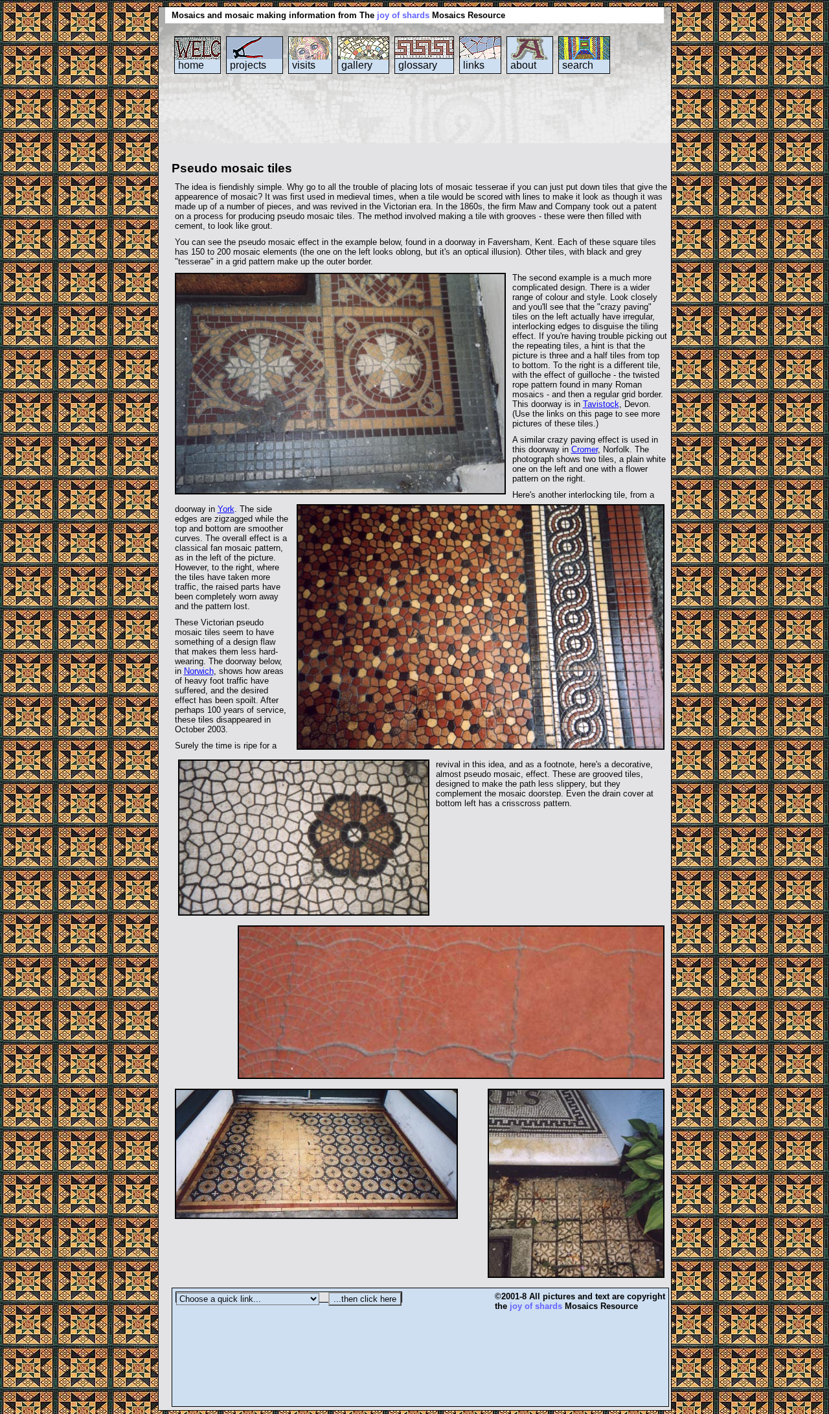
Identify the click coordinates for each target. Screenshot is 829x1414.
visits (303, 65)
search (577, 65)
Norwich (199, 671)
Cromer (584, 449)
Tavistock (601, 404)
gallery (356, 65)
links (473, 65)
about (523, 65)
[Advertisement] (407, 126)
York (226, 509)
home (191, 65)
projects (248, 65)
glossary (417, 65)
